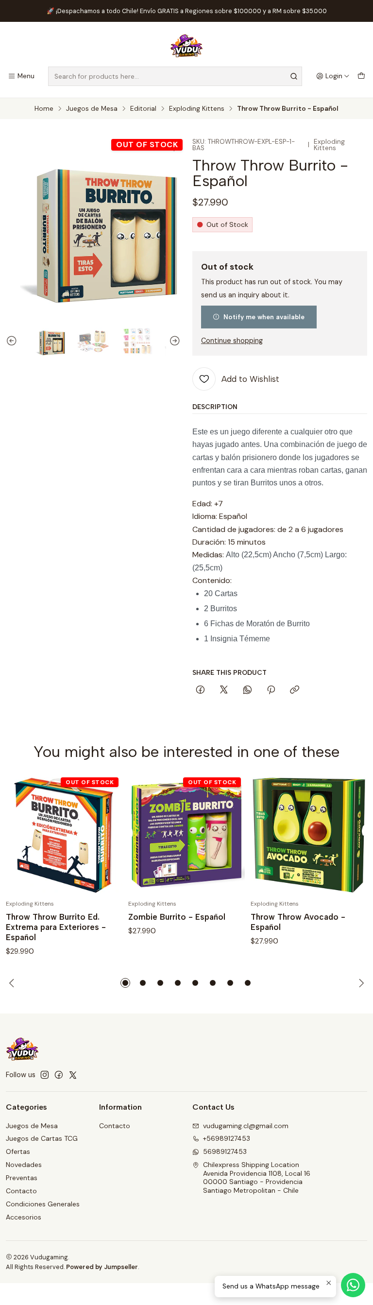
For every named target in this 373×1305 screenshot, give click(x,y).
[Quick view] (105, 835)
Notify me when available (264, 317)
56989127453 (225, 1151)
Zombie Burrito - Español (176, 917)
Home (43, 108)
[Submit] (294, 76)
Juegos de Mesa (92, 108)
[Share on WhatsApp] (247, 690)
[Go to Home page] (186, 46)
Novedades (24, 1164)
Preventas (21, 1177)
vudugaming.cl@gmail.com (245, 1125)
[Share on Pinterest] (271, 690)
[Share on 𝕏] (224, 690)
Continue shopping (232, 340)
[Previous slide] (13, 341)
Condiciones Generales (43, 1204)
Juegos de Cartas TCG (42, 1138)
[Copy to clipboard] (295, 690)
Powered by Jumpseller (102, 1267)
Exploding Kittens (196, 108)
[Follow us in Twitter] (73, 1075)
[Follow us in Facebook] (59, 1075)
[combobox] (175, 76)
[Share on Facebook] (200, 690)
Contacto (21, 1190)
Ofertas (18, 1151)
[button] (125, 983)
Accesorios (23, 1217)
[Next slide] (173, 341)
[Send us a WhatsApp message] (353, 1285)
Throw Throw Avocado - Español (298, 922)
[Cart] (361, 76)
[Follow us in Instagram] (45, 1075)
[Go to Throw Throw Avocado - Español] (309, 835)
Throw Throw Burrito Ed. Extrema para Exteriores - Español (56, 927)
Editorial (143, 108)
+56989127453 (226, 1138)
